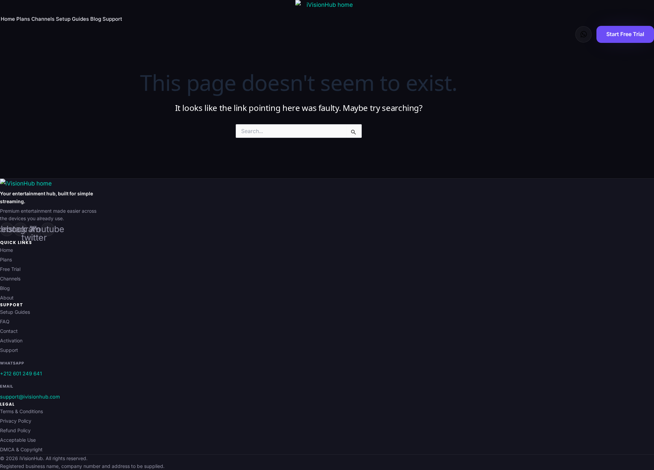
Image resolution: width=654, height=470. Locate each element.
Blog (95, 19)
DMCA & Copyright (21, 449)
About (7, 298)
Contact (9, 331)
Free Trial (10, 269)
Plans (23, 19)
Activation (11, 340)
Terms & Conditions (21, 411)
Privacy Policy (15, 421)
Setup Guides (72, 19)
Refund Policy (15, 430)
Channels (42, 19)
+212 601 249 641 (21, 374)
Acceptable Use (18, 440)
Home (8, 19)
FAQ (5, 321)
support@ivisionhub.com (30, 397)
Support (112, 19)
